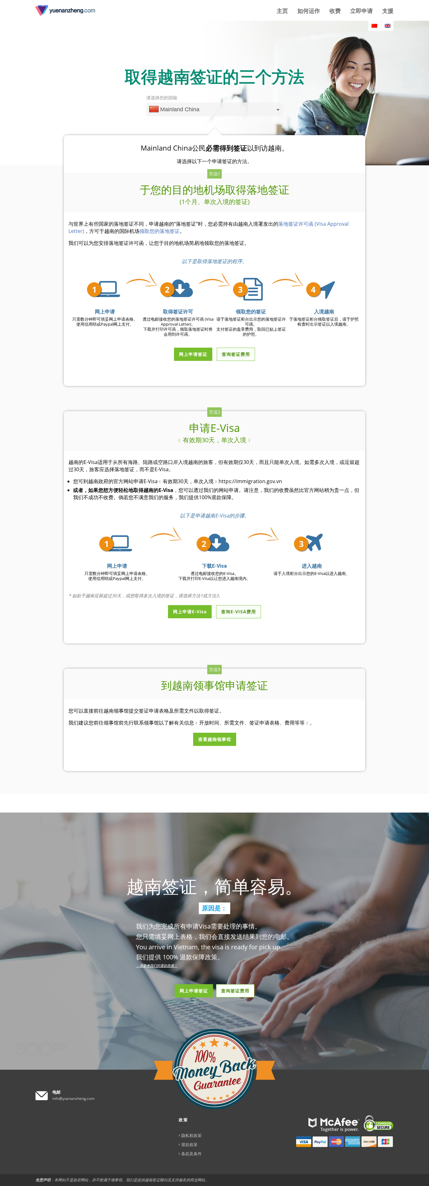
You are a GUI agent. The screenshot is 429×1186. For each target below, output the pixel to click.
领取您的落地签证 (159, 231)
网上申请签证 (194, 991)
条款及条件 (191, 1153)
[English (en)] (388, 26)
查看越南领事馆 (214, 739)
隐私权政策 (191, 1135)
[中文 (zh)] (374, 26)
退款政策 (189, 1144)
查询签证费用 (235, 991)
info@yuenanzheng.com (73, 1098)
